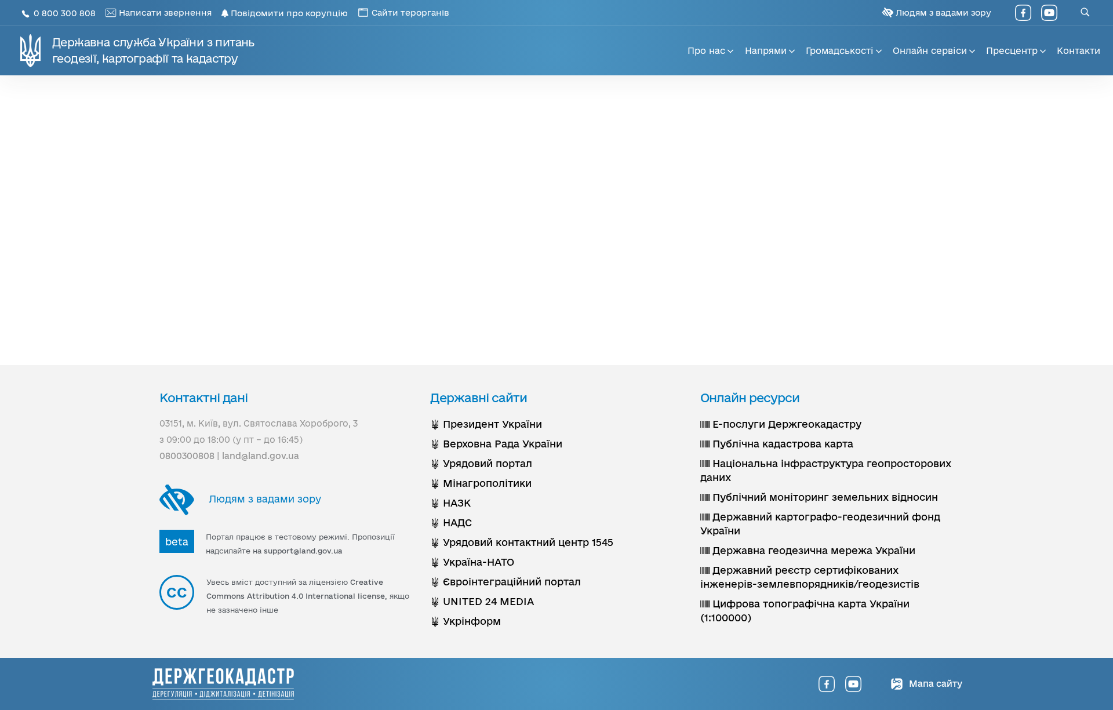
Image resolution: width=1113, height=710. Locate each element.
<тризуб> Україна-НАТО (472, 561)
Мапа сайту (934, 684)
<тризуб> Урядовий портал (481, 463)
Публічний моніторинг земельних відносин (824, 497)
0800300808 (186, 456)
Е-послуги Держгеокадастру (785, 423)
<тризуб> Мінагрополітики (481, 483)
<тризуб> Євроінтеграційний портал (505, 581)
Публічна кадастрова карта (781, 443)
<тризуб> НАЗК (450, 502)
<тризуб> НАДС (451, 522)
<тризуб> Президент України (486, 423)
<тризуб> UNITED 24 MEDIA (482, 601)
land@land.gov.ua (260, 456)
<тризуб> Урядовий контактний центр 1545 (521, 542)
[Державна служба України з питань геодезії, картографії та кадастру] (223, 684)
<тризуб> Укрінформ (465, 621)
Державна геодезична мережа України (812, 550)
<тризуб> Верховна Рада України (496, 443)
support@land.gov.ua (303, 551)
